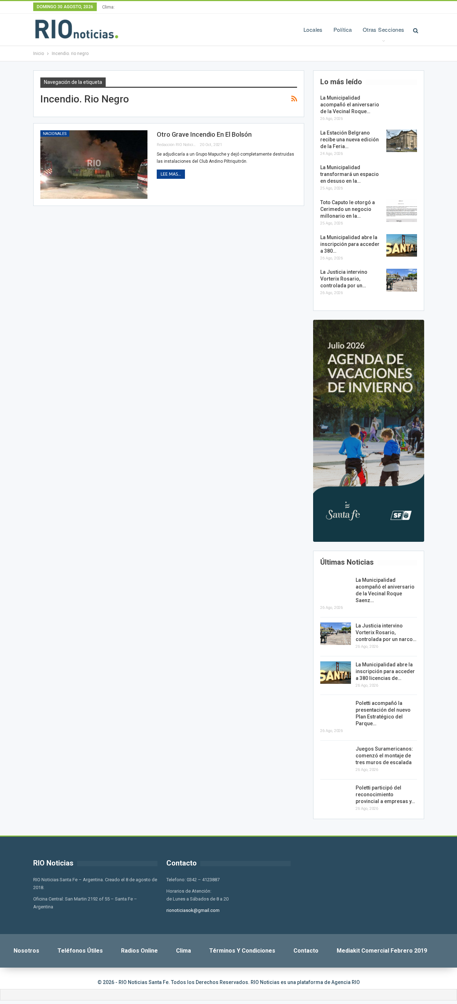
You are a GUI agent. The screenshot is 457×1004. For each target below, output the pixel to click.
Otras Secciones (384, 29)
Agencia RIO (345, 982)
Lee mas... (171, 174)
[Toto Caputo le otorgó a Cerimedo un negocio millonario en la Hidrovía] (401, 210)
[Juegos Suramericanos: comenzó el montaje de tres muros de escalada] (335, 757)
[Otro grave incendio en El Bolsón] (93, 164)
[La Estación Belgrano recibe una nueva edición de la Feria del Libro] (401, 141)
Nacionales (55, 133)
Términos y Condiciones (242, 950)
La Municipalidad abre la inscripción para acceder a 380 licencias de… (385, 671)
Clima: (108, 7)
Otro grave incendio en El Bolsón (204, 134)
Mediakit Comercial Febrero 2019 (382, 950)
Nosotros (26, 950)
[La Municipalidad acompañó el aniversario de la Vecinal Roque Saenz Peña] (401, 106)
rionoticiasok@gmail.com (193, 910)
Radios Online (139, 950)
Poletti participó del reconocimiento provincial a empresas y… (385, 794)
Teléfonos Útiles (80, 950)
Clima (183, 950)
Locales (313, 29)
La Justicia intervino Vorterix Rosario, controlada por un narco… (386, 632)
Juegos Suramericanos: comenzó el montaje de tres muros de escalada (384, 755)
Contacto (305, 950)
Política (342, 29)
